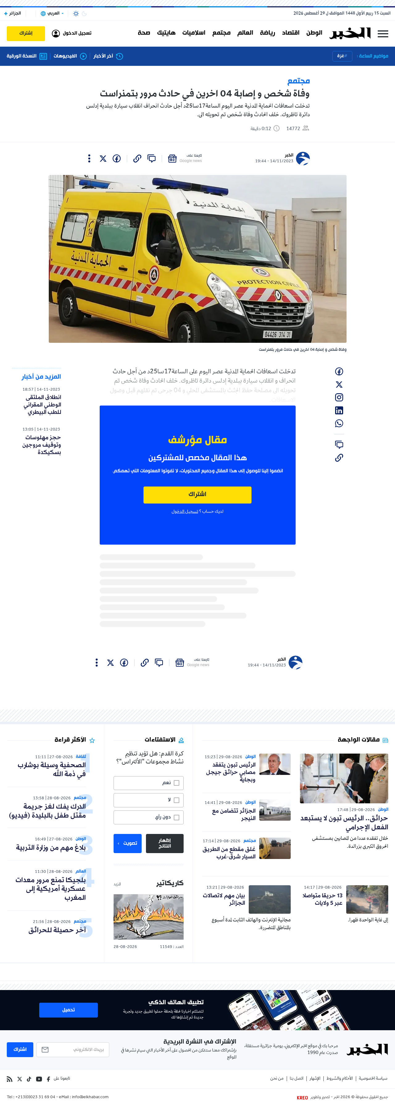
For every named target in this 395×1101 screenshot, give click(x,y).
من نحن (277, 1079)
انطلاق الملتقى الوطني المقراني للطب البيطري (42, 404)
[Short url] (137, 159)
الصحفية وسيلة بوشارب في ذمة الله (52, 770)
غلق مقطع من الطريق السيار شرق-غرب (229, 853)
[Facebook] (48, 1079)
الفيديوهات (65, 56)
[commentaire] (152, 159)
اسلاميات (194, 33)
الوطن (314, 33)
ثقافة (81, 757)
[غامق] (84, 13)
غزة (340, 56)
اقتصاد (291, 33)
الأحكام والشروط (339, 1079)
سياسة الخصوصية (373, 1079)
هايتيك (166, 33)
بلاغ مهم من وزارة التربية (51, 848)
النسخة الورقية (21, 56)
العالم (245, 33)
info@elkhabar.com (90, 1097)
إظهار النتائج (165, 843)
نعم (166, 783)
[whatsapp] (339, 423)
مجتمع (221, 33)
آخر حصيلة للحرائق (57, 930)
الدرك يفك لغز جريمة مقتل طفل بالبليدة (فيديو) (47, 811)
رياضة (267, 33)
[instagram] (339, 397)
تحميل (68, 1010)
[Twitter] (19, 1079)
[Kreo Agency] (303, 1097)
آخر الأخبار (103, 56)
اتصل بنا (296, 1079)
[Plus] (89, 159)
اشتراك (197, 494)
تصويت (130, 843)
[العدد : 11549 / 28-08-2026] (149, 917)
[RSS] (9, 1079)
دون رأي (163, 817)
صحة (144, 33)
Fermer (383, 33)
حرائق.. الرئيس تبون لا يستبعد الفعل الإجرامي (344, 823)
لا (169, 800)
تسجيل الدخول (185, 511)
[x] (103, 159)
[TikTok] (29, 1079)
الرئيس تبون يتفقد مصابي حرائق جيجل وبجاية (231, 772)
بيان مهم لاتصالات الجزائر (224, 899)
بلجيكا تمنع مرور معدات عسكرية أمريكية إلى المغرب (50, 889)
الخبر (289, 155)
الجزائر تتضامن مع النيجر (234, 815)
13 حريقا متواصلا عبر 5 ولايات (322, 899)
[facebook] (117, 159)
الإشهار (315, 1079)
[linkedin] (339, 410)
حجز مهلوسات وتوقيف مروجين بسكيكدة (41, 445)
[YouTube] (39, 1079)
